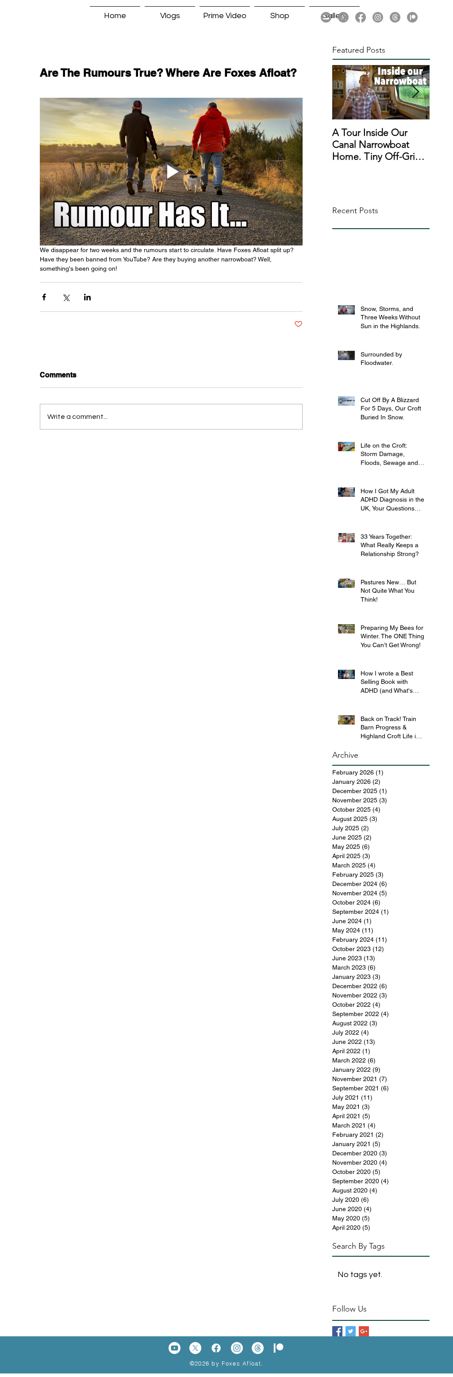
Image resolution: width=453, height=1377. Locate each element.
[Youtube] (326, 17)
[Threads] (395, 17)
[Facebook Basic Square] (337, 1331)
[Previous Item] (346, 92)
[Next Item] (415, 92)
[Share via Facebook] (44, 297)
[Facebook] (360, 17)
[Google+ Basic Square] (364, 1331)
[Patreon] (412, 17)
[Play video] (171, 171)
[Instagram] (377, 17)
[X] (343, 17)
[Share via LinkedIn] (87, 297)
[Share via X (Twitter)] (65, 297)
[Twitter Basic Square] (351, 1331)
